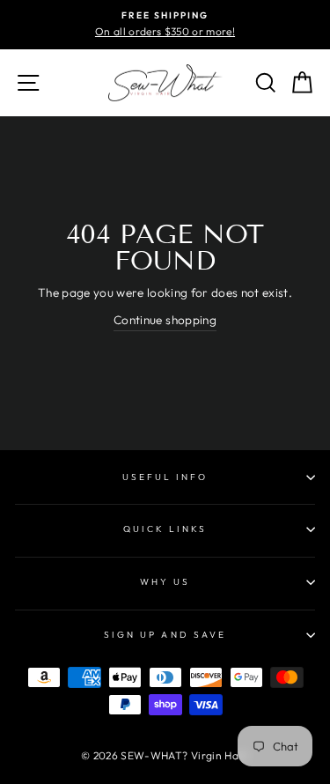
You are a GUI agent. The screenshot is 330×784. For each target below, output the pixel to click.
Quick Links (165, 529)
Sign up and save (165, 634)
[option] (165, 25)
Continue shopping (165, 320)
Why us (165, 582)
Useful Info (165, 477)
